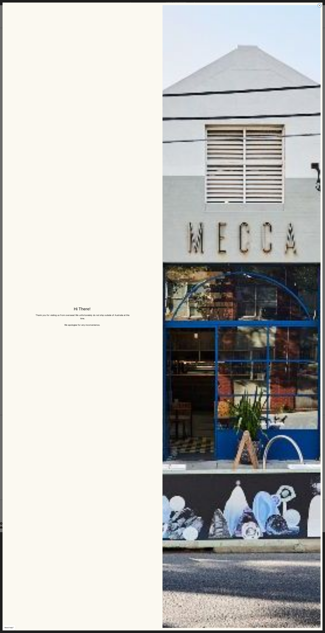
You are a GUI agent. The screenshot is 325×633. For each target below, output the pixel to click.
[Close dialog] (319, 5)
